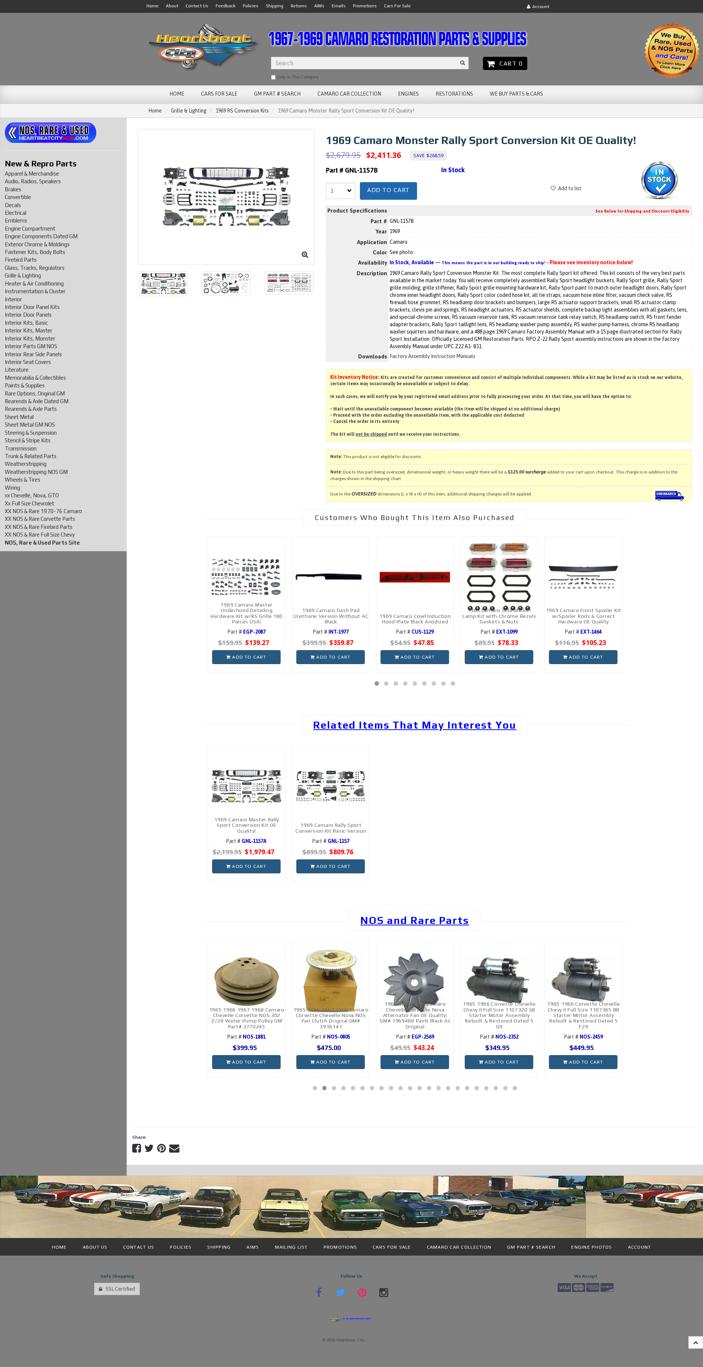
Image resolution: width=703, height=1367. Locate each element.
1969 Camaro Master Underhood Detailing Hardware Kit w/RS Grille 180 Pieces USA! (247, 613)
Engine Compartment (30, 228)
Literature (17, 369)
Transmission (21, 448)
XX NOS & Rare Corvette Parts (40, 519)
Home (155, 111)
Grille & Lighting (189, 111)
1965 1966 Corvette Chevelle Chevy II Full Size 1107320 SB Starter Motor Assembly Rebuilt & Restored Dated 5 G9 (424, 1015)
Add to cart (388, 190)
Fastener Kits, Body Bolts (35, 252)
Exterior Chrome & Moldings (37, 244)
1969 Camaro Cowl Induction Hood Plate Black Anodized (415, 618)
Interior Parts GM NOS (31, 346)
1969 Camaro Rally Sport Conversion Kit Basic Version (331, 827)
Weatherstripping (26, 464)
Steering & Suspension (31, 433)
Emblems (16, 220)
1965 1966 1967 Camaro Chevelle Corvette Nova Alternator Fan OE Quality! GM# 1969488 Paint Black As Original (340, 1015)
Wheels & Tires (22, 479)
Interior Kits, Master (28, 330)
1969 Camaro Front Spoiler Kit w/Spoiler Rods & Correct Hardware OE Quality (583, 615)
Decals (13, 205)
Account (539, 6)
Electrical (15, 213)
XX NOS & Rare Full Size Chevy (40, 534)
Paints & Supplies (25, 385)
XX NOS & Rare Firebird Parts (38, 527)
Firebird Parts (21, 260)
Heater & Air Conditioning (34, 283)
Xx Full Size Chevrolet (29, 503)
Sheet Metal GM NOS (30, 424)
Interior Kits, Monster (30, 338)
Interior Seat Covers (28, 362)
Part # (246, 632)
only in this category (297, 77)
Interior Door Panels (28, 315)
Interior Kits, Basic (26, 323)
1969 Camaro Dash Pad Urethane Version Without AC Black (330, 615)
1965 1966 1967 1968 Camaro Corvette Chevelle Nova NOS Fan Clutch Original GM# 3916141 (256, 1018)
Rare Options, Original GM (35, 393)
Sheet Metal (19, 417)
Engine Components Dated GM (41, 236)
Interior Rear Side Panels (33, 354)
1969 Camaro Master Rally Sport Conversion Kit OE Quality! (246, 825)
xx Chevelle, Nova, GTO (32, 495)
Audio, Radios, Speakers (33, 181)
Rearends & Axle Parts (31, 409)
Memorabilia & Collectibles (35, 378)
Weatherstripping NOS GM (36, 472)
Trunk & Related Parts (30, 456)
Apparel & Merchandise (32, 173)
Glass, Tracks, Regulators (34, 268)
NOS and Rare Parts (414, 920)
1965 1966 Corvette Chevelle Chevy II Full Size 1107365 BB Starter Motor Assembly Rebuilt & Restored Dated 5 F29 (508, 1015)
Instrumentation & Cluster (35, 291)
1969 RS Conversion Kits (242, 111)
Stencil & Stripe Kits (28, 440)
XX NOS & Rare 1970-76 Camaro (43, 511)
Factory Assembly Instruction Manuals (432, 356)
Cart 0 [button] (509, 63)
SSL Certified (118, 1289)
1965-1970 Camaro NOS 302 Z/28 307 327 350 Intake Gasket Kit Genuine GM (593, 1020)
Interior (13, 299)
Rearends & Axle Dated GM (36, 401)
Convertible (18, 197)
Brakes (13, 189)
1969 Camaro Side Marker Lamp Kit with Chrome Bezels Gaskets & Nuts (499, 615)
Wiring (12, 487)
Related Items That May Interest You (414, 725)
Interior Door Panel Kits (32, 307)
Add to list (568, 188)
